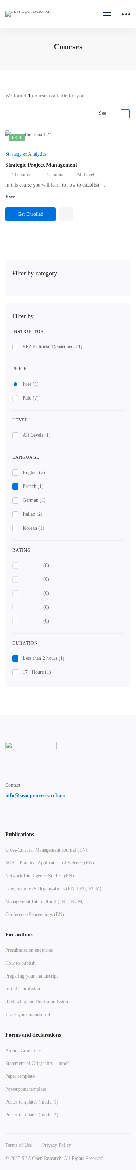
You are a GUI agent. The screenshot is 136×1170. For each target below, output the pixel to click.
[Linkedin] (24, 813)
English (34, 472)
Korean (33, 528)
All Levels (37, 435)
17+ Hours (37, 672)
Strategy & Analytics (25, 154)
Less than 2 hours (44, 658)
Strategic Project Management (41, 165)
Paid (31, 398)
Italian (33, 514)
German (34, 500)
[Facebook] (8, 813)
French (33, 486)
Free (31, 384)
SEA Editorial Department (52, 346)
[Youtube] (40, 813)
